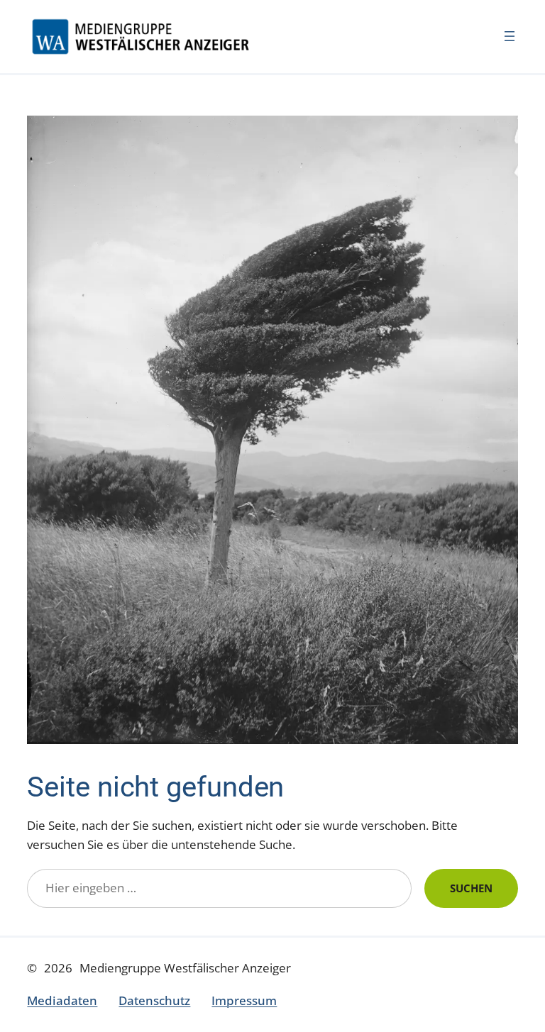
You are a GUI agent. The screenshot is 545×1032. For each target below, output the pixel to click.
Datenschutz (154, 1000)
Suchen (471, 888)
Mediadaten (62, 1000)
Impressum (244, 1000)
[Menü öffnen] (509, 36)
